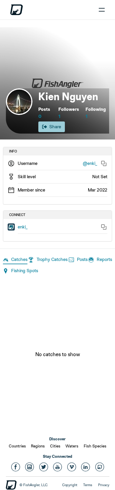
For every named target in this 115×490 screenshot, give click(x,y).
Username (27, 163)
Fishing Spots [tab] (24, 270)
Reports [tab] (104, 259)
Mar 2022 (97, 190)
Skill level (27, 176)
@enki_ (90, 163)
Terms (87, 485)
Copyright (69, 485)
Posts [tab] (82, 259)
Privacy (103, 485)
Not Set (99, 176)
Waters (71, 446)
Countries (17, 446)
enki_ (23, 227)
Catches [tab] (19, 259)
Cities (55, 446)
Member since (31, 190)
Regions (38, 446)
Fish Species (95, 446)
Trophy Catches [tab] (52, 259)
